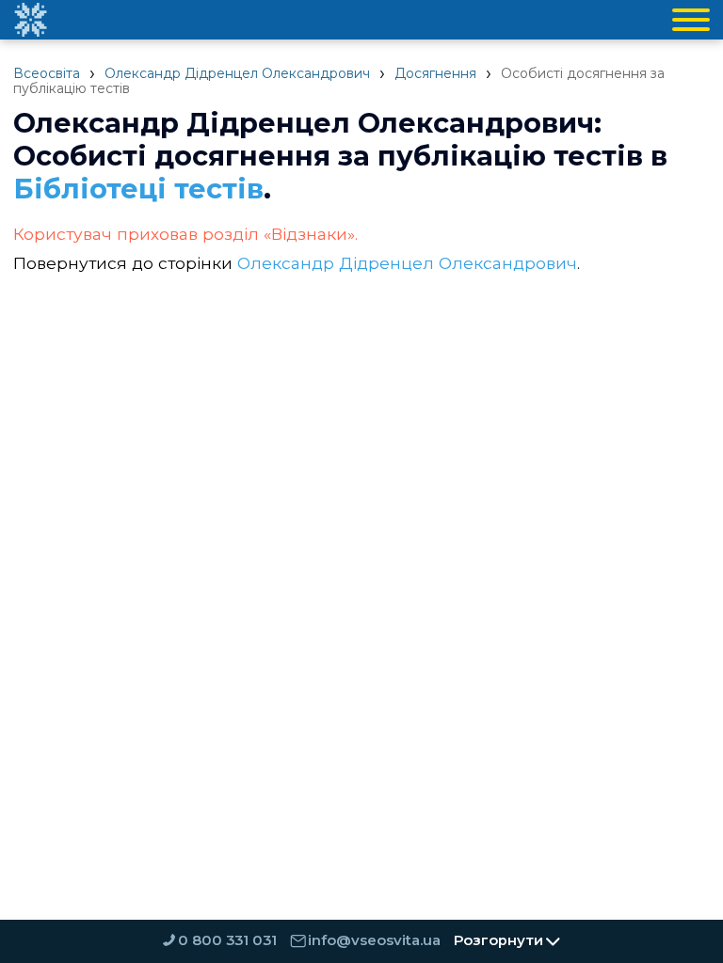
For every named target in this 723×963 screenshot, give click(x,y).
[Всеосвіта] (30, 20)
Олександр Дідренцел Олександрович (237, 73)
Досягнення (435, 73)
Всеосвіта (46, 73)
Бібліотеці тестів (138, 188)
